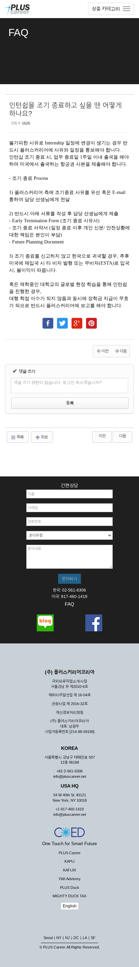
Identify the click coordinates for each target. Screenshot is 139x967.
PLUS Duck (69, 888)
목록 (20, 437)
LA (85, 938)
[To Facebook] (48, 320)
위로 (44, 437)
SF (93, 938)
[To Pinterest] (91, 320)
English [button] (70, 906)
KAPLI (69, 861)
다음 (122, 436)
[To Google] (77, 320)
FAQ (69, 604)
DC (76, 938)
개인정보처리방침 (69, 712)
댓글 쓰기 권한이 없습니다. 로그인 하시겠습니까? (58, 382)
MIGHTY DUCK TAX (69, 896)
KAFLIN (69, 870)
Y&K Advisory (69, 879)
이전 (102, 436)
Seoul (48, 938)
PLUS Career (70, 853)
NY (58, 938)
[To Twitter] (62, 320)
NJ (67, 938)
